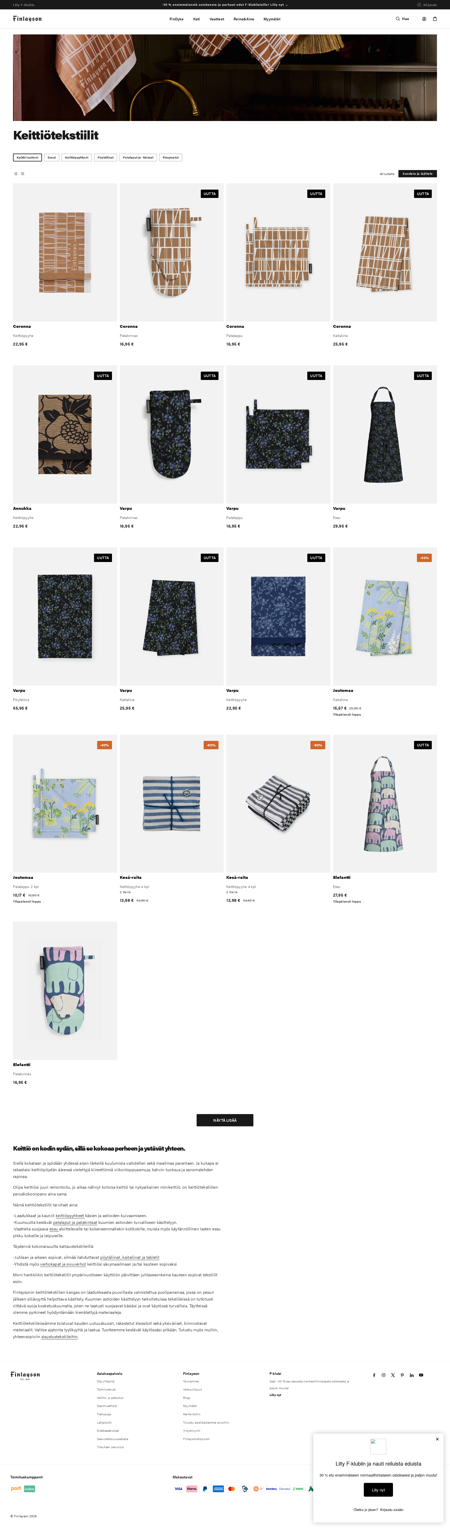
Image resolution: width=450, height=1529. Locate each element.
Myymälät (190, 1405)
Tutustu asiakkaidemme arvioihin (206, 1422)
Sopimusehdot (107, 1405)
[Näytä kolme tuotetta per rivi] (16, 174)
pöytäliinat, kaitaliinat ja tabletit (129, 1257)
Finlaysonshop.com (196, 1438)
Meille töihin (192, 1414)
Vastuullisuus (192, 1389)
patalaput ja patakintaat (75, 1222)
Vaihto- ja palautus (110, 1397)
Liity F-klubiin (24, 5)
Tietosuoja (104, 1414)
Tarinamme (191, 1381)
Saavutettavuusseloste (112, 1438)
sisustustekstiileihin (59, 1336)
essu (54, 1229)
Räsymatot (171, 157)
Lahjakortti (104, 1422)
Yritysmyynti (191, 1430)
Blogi (186, 1397)
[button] (197, 19)
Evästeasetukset (108, 1430)
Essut (52, 157)
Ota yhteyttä (105, 1381)
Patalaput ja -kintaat (138, 157)
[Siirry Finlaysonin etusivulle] (27, 19)
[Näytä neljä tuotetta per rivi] (23, 174)
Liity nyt (275, 1394)
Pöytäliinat (106, 157)
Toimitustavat (106, 1389)
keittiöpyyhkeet (70, 1215)
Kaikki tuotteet (27, 157)
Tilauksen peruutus (110, 1447)
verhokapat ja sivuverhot (63, 1264)
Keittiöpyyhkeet (76, 157)
